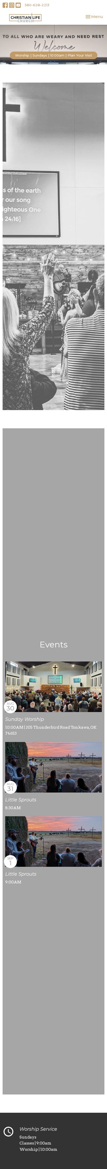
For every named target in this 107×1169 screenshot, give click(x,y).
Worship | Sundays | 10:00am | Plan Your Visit (53, 55)
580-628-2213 (37, 5)
